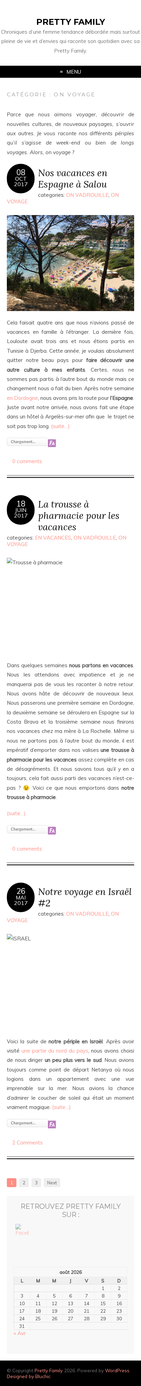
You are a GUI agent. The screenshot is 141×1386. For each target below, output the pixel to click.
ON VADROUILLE (87, 195)
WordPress (117, 1370)
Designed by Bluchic (29, 1376)
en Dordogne (22, 398)
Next (52, 1182)
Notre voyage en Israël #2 (85, 897)
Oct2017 (21, 181)
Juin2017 (21, 513)
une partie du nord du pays (55, 1050)
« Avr (20, 1333)
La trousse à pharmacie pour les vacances (78, 515)
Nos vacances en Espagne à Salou (72, 178)
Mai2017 (21, 900)
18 (20, 504)
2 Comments (27, 1142)
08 (20, 172)
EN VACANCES (53, 537)
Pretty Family (70, 22)
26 (20, 891)
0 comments (27, 461)
